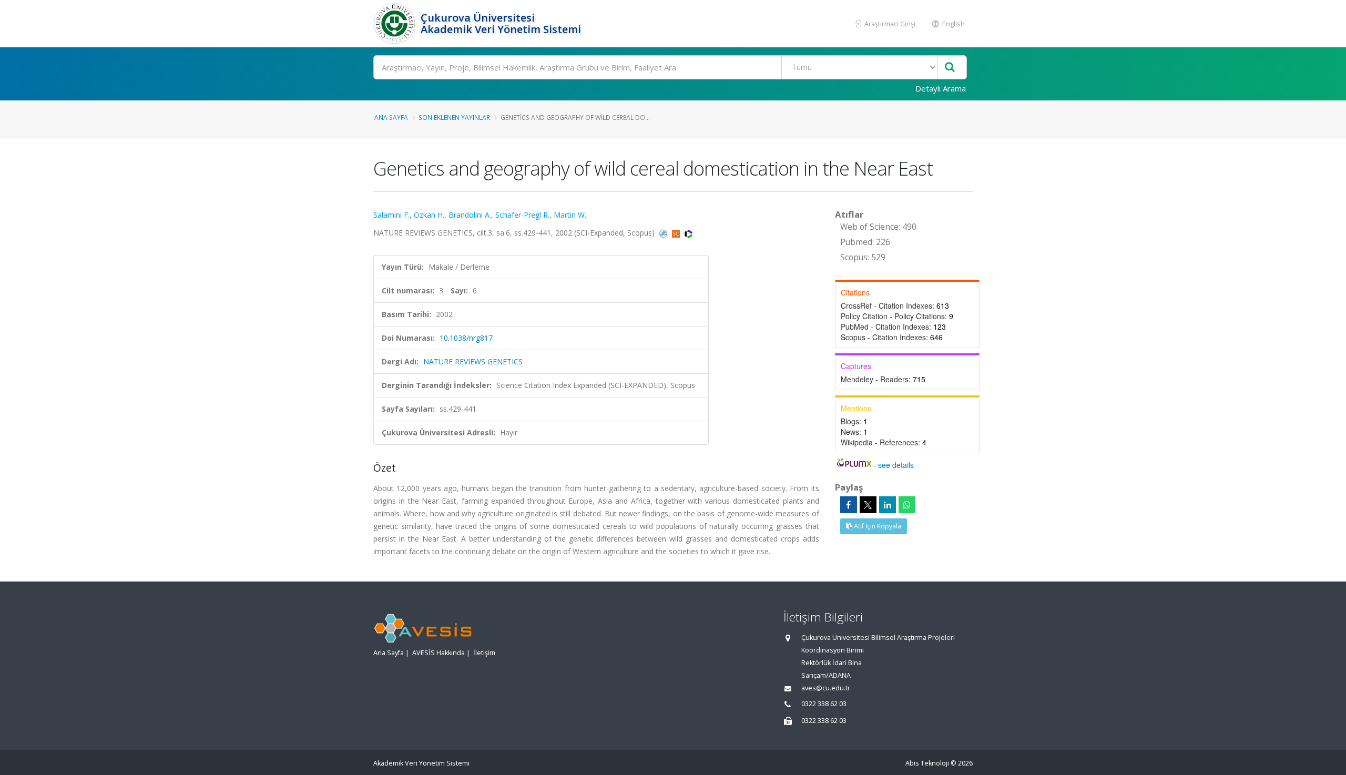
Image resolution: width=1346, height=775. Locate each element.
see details (896, 465)
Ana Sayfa (391, 117)
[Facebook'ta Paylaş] (848, 504)
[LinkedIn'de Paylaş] (887, 504)
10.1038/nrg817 (466, 338)
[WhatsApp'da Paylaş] (907, 504)
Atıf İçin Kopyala (876, 526)
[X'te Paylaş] (868, 504)
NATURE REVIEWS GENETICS (473, 361)
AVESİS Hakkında (438, 652)
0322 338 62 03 (824, 703)
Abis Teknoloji (927, 763)
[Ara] (950, 67)
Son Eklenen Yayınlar (454, 117)
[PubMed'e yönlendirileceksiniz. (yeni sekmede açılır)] (664, 233)
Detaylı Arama (940, 88)
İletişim (484, 652)
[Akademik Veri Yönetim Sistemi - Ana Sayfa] (395, 23)
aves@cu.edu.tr (825, 688)
